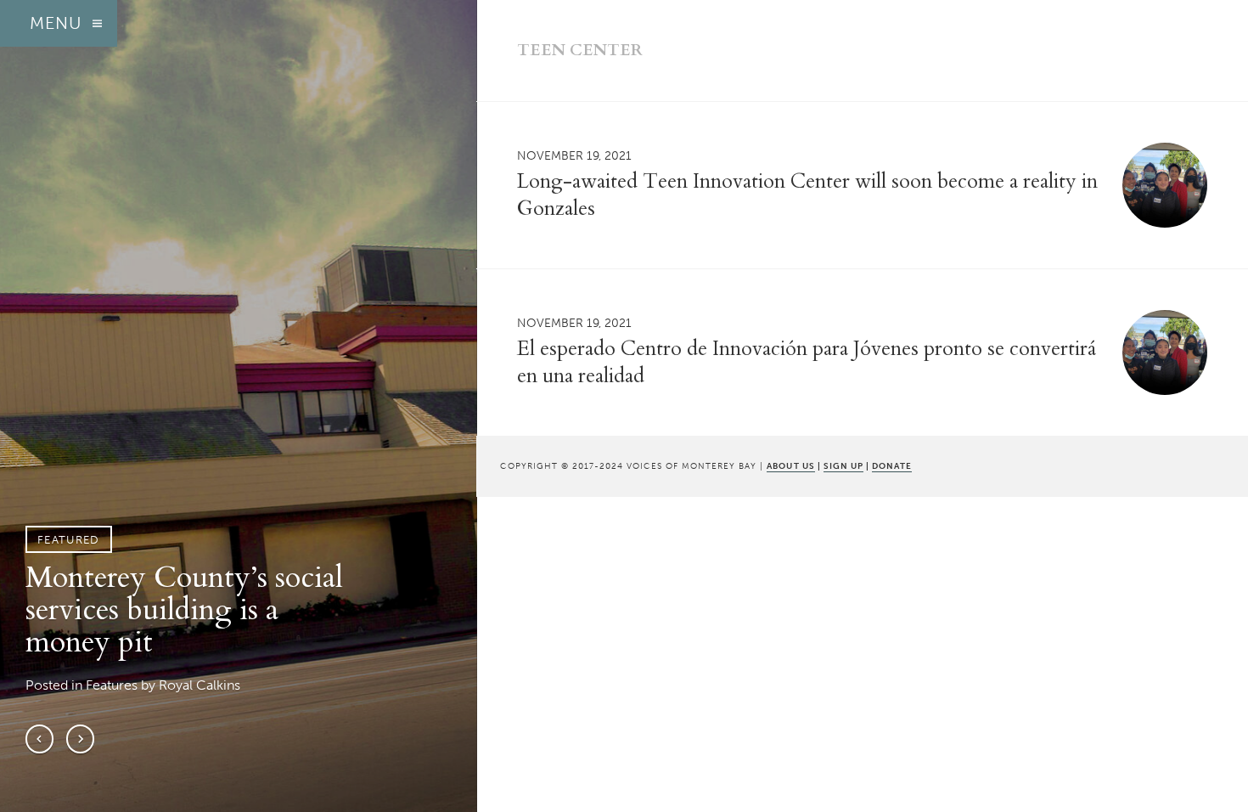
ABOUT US (790, 465)
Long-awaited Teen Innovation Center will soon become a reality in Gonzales (807, 194)
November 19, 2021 (574, 155)
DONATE (892, 465)
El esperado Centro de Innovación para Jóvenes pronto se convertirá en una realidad (806, 362)
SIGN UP (843, 465)
